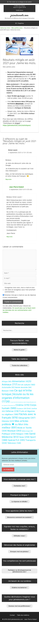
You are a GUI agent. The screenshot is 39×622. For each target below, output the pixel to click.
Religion (22, 434)
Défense (12, 411)
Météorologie (27, 431)
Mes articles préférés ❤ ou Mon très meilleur (15, 424)
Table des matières (23, 615)
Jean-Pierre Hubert (16, 187)
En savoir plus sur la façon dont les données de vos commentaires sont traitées (19, 310)
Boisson (8, 391)
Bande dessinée (23, 387)
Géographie (26, 417)
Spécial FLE (16, 440)
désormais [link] (20, 104)
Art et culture (26, 385)
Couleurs (21, 408)
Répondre (8, 179)
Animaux (10, 384)
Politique (9, 434)
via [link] (18, 96)
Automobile (8, 387)
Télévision (14, 443)
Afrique (7, 381)
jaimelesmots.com (19, 15)
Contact (12, 615)
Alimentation (21, 381)
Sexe (24, 437)
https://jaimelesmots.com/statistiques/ (17, 125)
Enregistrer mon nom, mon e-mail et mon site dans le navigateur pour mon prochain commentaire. (20, 290)
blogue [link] (17, 123)
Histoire (8, 421)
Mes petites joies (17, 28)
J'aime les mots (5, 28)
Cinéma (22, 405)
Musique (14, 430)
